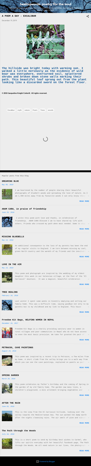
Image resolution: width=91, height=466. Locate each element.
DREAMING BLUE (10, 181)
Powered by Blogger (47, 461)
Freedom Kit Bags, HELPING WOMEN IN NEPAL (28, 320)
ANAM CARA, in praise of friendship (24, 209)
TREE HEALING (10, 292)
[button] (87, 17)
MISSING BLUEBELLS (13, 236)
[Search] (87, 4)
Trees (42, 110)
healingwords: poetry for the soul (45, 4)
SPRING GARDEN (10, 375)
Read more (84, 201)
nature (27, 110)
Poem (35, 110)
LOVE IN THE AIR (11, 264)
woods (50, 110)
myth (20, 110)
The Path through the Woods (19, 431)
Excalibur (11, 110)
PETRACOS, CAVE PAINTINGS (17, 347)
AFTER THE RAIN (11, 403)
